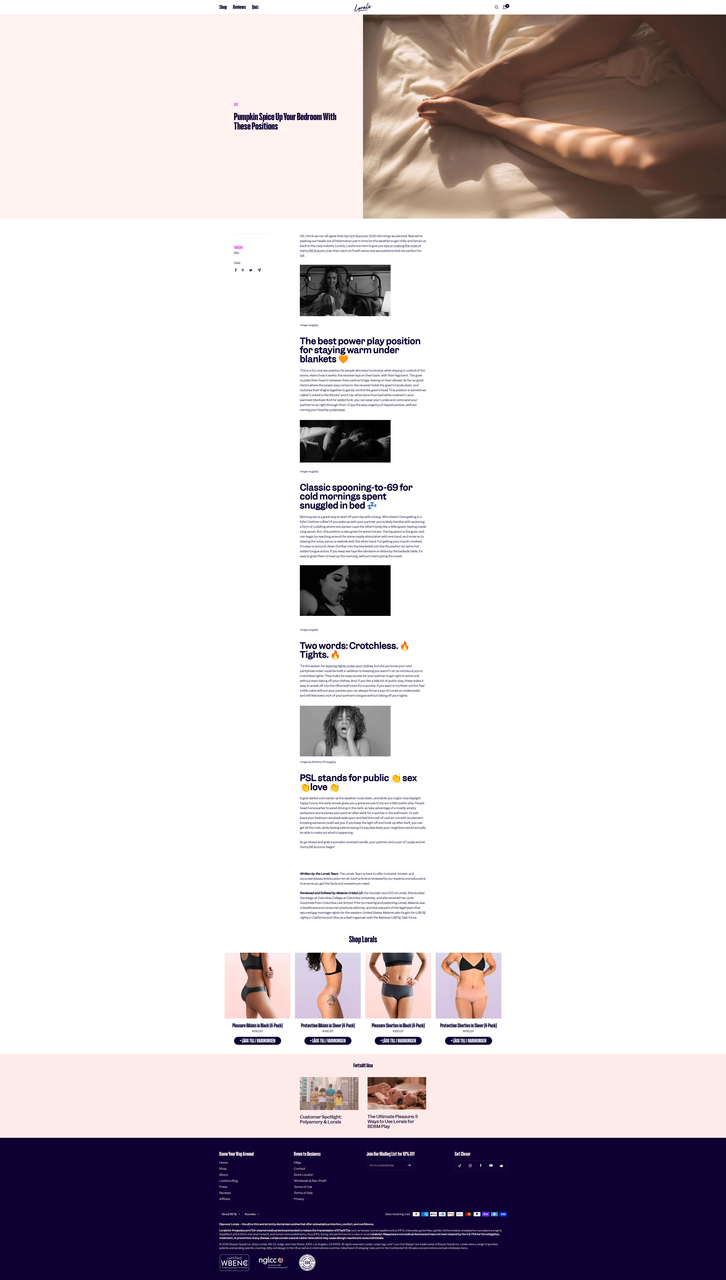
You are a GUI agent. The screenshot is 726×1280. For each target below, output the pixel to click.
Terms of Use (303, 1187)
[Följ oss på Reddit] (501, 1165)
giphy (315, 325)
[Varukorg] (505, 7)
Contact (299, 1169)
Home (223, 1163)
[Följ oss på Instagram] (470, 1165)
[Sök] (496, 7)
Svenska (250, 1214)
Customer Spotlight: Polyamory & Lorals (321, 1119)
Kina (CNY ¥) (229, 1214)
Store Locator (303, 1175)
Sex (236, 104)
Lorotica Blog (228, 1181)
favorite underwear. (331, 410)
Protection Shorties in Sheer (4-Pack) (468, 1025)
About (223, 1175)
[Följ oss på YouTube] (491, 1165)
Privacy (299, 1199)
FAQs (297, 1163)
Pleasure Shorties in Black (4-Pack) (398, 1025)
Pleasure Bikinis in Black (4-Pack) (257, 1025)
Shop (223, 7)
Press (223, 1187)
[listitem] (236, 270)
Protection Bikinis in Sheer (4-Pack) (328, 1025)
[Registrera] (409, 1165)
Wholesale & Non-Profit (310, 1181)
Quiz (255, 7)
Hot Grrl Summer (356, 236)
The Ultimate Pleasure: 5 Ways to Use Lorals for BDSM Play (393, 1121)
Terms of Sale (303, 1193)
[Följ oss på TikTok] (460, 1165)
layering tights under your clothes (349, 666)
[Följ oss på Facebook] (480, 1165)
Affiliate (224, 1199)
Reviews (239, 7)
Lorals (410, 842)
